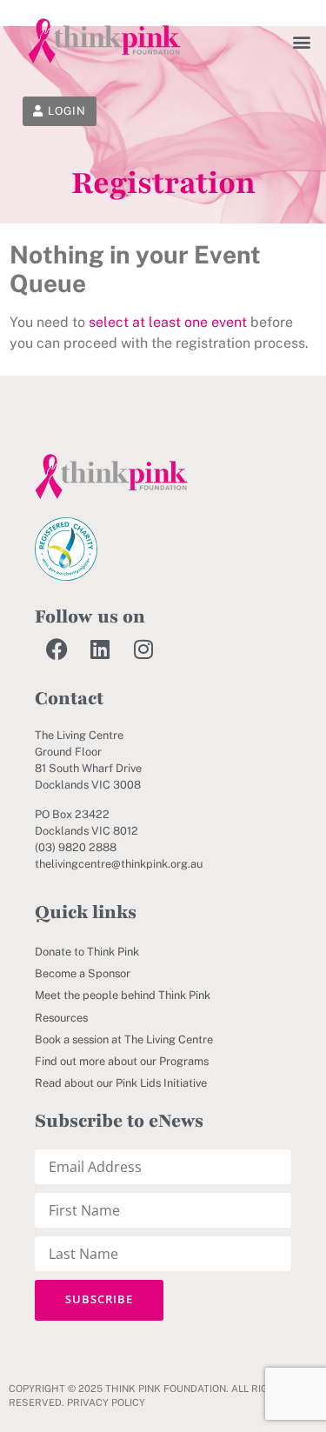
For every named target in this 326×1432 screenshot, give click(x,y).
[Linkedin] (100, 649)
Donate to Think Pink (87, 951)
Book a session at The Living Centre (124, 1039)
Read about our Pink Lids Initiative (121, 1082)
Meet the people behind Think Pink (122, 995)
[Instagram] (143, 649)
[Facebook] (56, 649)
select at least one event (168, 322)
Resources (61, 1017)
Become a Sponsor (82, 973)
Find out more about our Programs (122, 1061)
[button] (302, 41)
